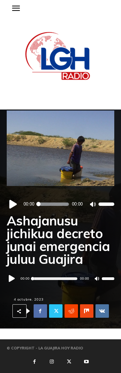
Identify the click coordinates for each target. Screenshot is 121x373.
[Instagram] (52, 362)
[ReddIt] (71, 311)
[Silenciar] (92, 204)
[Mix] (86, 311)
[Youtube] (86, 362)
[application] (60, 204)
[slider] (106, 204)
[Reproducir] (13, 204)
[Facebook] (40, 311)
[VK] (102, 311)
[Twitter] (56, 311)
